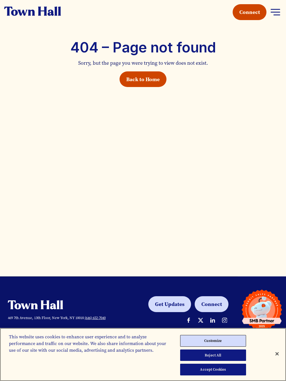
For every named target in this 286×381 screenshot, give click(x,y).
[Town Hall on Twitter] (200, 320)
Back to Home (143, 79)
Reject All (213, 355)
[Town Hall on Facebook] (188, 320)
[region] (143, 354)
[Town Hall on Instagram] (224, 320)
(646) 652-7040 (95, 317)
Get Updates (170, 304)
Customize (213, 340)
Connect (249, 12)
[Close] (277, 354)
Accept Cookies (213, 369)
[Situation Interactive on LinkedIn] (212, 320)
